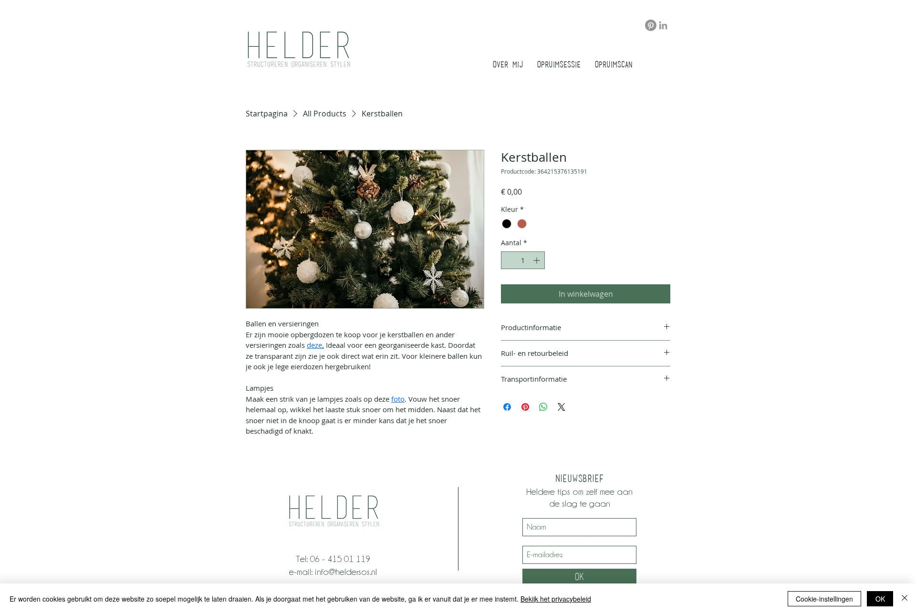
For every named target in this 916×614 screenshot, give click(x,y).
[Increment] (537, 260)
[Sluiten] (904, 598)
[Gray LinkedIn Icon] (663, 25)
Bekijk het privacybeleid (555, 599)
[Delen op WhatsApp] (543, 407)
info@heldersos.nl (346, 571)
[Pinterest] (650, 25)
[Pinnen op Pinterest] (525, 407)
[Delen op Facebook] (507, 407)
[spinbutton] (522, 260)
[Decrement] (508, 260)
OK (880, 599)
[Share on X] (561, 407)
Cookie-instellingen (824, 599)
